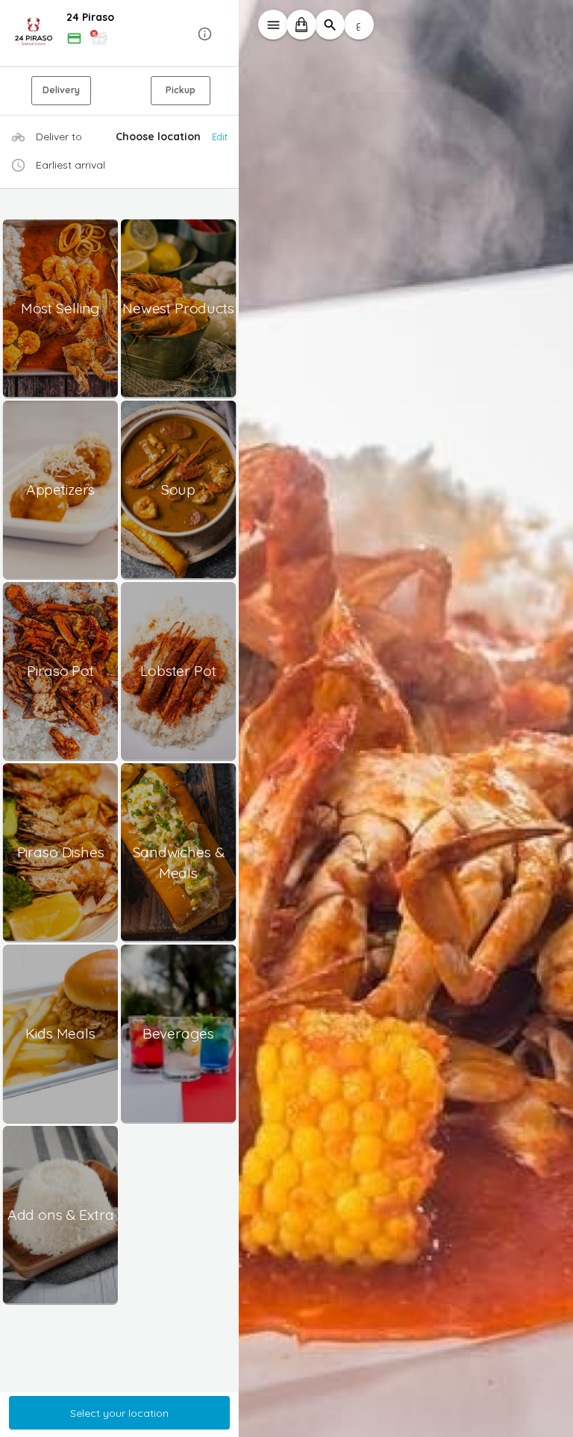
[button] (119, 34)
